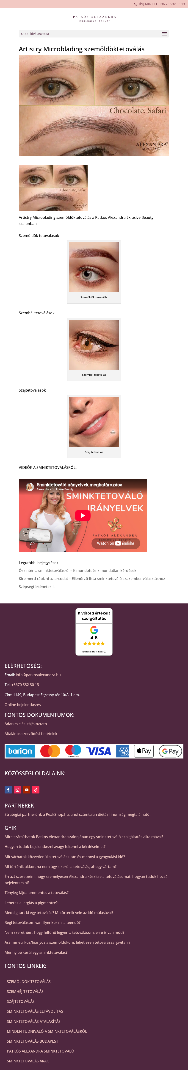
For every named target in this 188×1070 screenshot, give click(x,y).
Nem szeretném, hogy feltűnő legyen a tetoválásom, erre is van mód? (64, 932)
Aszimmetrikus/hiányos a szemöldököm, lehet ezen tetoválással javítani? (67, 942)
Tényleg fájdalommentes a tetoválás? (37, 892)
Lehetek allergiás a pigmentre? (31, 902)
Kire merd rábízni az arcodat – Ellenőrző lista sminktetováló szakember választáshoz (92, 578)
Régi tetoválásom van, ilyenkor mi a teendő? (42, 922)
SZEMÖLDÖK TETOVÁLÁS (29, 981)
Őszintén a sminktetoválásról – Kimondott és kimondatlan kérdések (77, 570)
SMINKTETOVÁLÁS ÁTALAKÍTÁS (34, 1021)
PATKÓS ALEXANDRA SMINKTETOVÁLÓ (40, 1051)
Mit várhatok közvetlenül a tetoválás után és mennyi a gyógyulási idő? (65, 856)
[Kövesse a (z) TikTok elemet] (35, 789)
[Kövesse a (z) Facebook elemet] (8, 789)
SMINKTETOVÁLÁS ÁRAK (28, 1061)
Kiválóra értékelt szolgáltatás (94, 616)
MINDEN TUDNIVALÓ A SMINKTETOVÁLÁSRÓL (47, 1031)
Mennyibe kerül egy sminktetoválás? (36, 952)
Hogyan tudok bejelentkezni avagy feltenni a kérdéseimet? (55, 846)
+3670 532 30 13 (25, 684)
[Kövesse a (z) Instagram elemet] (17, 789)
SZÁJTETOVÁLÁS (21, 1001)
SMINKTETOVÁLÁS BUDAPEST (32, 1041)
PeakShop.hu (57, 814)
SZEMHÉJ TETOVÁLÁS (25, 991)
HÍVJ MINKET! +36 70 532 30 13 (161, 4)
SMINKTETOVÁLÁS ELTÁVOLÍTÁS (35, 1011)
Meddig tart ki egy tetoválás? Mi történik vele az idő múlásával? (59, 912)
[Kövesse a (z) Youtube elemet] (26, 789)
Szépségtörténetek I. (37, 586)
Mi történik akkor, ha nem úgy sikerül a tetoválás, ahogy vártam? (60, 866)
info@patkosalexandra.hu (38, 674)
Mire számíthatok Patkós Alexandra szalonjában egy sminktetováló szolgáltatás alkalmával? (84, 836)
